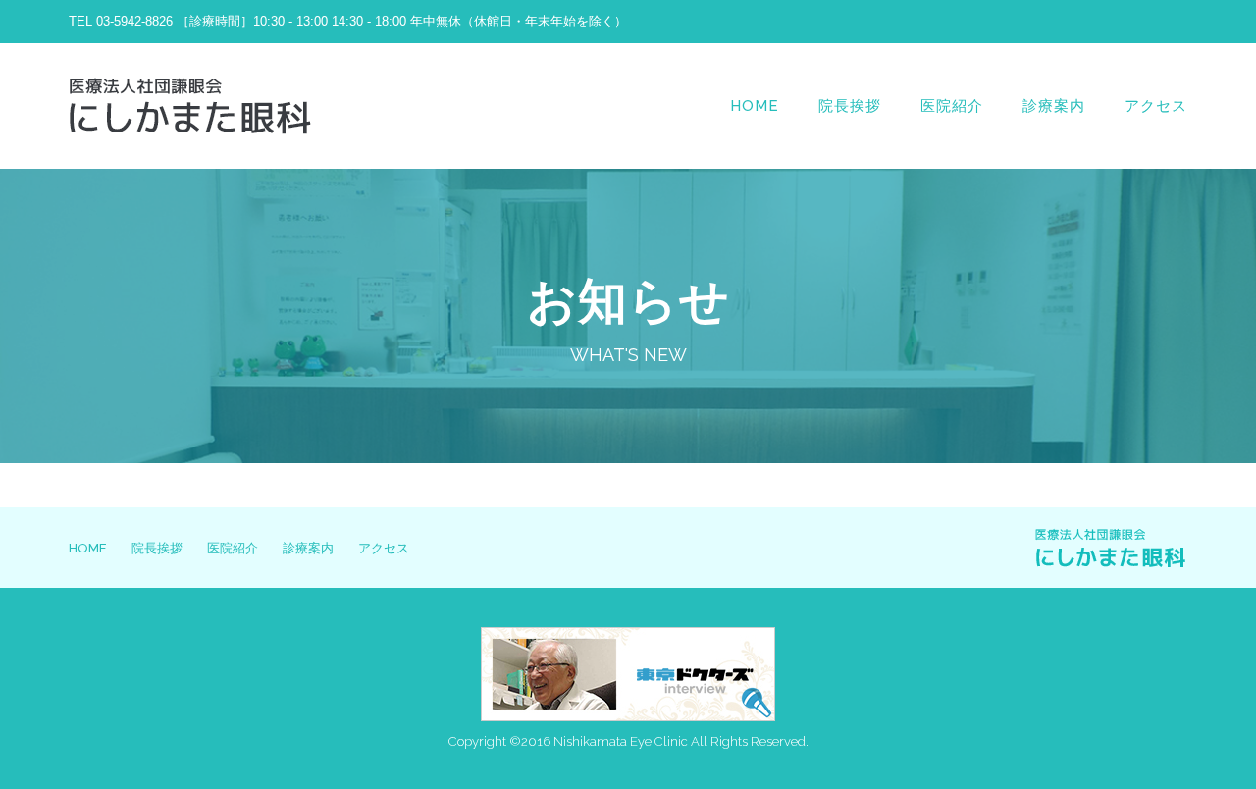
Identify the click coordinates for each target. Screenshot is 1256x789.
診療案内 (1053, 106)
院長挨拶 (849, 106)
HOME (754, 106)
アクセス (1156, 106)
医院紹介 (951, 106)
